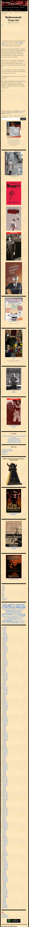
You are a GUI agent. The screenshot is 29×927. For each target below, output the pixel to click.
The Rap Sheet (5, 454)
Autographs (20, 111)
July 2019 (4, 726)
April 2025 (4, 643)
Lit (13, 111)
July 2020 (4, 711)
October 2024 (4, 651)
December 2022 (5, 675)
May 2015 (4, 789)
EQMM (15, 610)
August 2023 (4, 666)
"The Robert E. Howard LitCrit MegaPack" (13, 514)
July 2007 (4, 898)
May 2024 (4, 656)
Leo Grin (11, 616)
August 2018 (4, 740)
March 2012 (4, 836)
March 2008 (4, 888)
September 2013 (5, 814)
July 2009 (4, 870)
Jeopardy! (16, 612)
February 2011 (4, 853)
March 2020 (4, 716)
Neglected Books (5, 451)
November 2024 (5, 650)
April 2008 (4, 887)
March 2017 (4, 762)
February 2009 (4, 877)
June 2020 (4, 712)
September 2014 (5, 799)
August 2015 (4, 785)
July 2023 (4, 668)
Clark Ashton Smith (6, 608)
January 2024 (4, 661)
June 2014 (4, 803)
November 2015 (5, 781)
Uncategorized (4, 598)
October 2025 (4, 640)
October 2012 (4, 827)
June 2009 (4, 872)
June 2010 (4, 856)
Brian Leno (21, 607)
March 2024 (4, 659)
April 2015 (4, 790)
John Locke (15, 614)
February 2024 (4, 660)
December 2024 (5, 648)
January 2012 (4, 839)
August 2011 (4, 845)
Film (3, 589)
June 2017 (4, 758)
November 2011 (5, 841)
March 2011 (4, 851)
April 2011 (4, 850)
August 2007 (4, 897)
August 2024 (4, 652)
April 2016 (4, 775)
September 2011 (5, 844)
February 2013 (4, 822)
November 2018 (5, 736)
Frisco (3, 591)
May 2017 (4, 759)
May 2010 (4, 858)
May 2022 (4, 684)
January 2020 (4, 719)
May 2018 (4, 744)
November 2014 (5, 796)
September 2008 (5, 881)
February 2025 (4, 646)
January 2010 (4, 863)
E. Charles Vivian (9, 112)
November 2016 (5, 766)
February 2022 (4, 687)
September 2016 (5, 768)
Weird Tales (15, 622)
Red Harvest (20, 112)
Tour (3, 597)
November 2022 (5, 677)
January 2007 (4, 906)
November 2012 (5, 826)
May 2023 (4, 670)
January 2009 (4, 878)
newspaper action (21, 617)
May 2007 (4, 901)
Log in (3, 913)
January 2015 (4, 794)
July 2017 (4, 757)
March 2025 (4, 645)
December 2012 (5, 824)
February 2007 (4, 905)
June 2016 (4, 772)
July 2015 (4, 786)
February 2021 (4, 702)
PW (21, 618)
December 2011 (5, 840)
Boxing (3, 585)
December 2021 (5, 689)
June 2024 (4, 655)
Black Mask (21, 605)
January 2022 (4, 688)
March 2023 (4, 671)
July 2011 (4, 846)
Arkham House (11, 604)
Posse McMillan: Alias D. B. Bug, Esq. (14, 441)
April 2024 (4, 657)
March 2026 (4, 633)
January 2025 (4, 647)
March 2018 (4, 747)
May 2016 (4, 773)
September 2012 (5, 828)
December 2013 (5, 810)
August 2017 (4, 756)
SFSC (3, 596)
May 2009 (4, 873)
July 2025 (4, 642)
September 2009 (5, 868)
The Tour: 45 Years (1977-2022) (12, 7)
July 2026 (4, 628)
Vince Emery (8, 622)
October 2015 (4, 782)
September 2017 (5, 754)
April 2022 (4, 685)
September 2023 (5, 665)
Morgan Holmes (6, 617)
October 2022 (4, 678)
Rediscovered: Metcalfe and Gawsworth (14, 442)
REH (3, 594)
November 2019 (5, 721)
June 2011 (4, 847)
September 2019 (5, 724)
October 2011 (4, 842)
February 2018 (4, 748)
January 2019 (4, 734)
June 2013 (4, 818)
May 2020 (4, 714)
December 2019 (5, 720)
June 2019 (4, 728)
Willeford (4, 599)
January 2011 (4, 854)
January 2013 (4, 823)
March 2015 (4, 791)
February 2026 (4, 634)
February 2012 (4, 837)
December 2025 (5, 637)
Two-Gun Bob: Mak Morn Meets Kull (14, 440)
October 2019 (4, 722)
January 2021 (4, 703)
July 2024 (4, 654)
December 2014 (5, 795)
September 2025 (5, 641)
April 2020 (4, 715)
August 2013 (4, 816)
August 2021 (4, 694)
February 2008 (4, 890)
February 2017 (4, 763)
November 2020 (5, 706)
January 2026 (4, 636)
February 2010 (4, 861)
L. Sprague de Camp (5, 616)
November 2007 (5, 893)
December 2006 (5, 907)
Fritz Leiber (18, 611)
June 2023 (4, 669)
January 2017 (4, 765)
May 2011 (4, 849)
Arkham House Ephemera (14, 321)
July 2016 (4, 771)
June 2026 (4, 629)
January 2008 (4, 891)
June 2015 (4, 788)
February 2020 (4, 717)
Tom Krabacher (22, 621)
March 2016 (4, 776)
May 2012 (4, 833)
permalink (9, 113)
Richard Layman (16, 619)
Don (18, 22)
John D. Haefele (7, 614)
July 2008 (4, 883)
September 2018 (5, 739)
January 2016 (4, 779)
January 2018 (4, 749)
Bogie (3, 607)
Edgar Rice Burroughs (8, 610)
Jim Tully (21, 613)
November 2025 (5, 638)
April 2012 (4, 835)
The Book (14, 392)
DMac (3, 588)
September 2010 (5, 855)
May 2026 (4, 631)
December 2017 (5, 751)
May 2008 (4, 886)
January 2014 (4, 809)
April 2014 (4, 805)
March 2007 (4, 904)
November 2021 (5, 691)
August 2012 (4, 830)
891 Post (4, 604)
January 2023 (4, 674)
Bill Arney (14, 605)
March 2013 (4, 821)
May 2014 (4, 804)
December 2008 (5, 879)
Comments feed (5, 916)
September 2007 (5, 896)
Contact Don (17, 10)
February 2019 (4, 733)
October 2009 (4, 867)
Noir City (6, 618)
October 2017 (4, 753)
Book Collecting (9, 607)
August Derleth (20, 604)
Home (3, 7)
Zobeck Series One (21, 622)
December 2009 (5, 864)
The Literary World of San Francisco (14, 426)
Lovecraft (22, 615)
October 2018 (4, 738)
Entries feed (4, 914)
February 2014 (4, 808)
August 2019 (4, 725)
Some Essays (5, 10)
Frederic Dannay (10, 611)
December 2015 (5, 780)
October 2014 (4, 798)
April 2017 (4, 761)
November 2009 (5, 865)
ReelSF (3, 453)
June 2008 (4, 884)
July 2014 (4, 802)
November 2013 (5, 812)
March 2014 (4, 807)
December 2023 (5, 662)
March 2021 (4, 701)
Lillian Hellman (15, 616)
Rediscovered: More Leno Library (14, 438)
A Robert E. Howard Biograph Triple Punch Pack (14, 548)
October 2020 (4, 707)
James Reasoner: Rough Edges (7, 450)
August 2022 (4, 680)
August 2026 (4, 627)
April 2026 (4, 632)
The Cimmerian (15, 621)
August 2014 (4, 800)
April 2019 (4, 730)
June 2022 (4, 683)
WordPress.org (5, 917)
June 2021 (4, 697)
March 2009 (4, 876)
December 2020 (5, 705)
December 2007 (5, 892)
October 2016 (4, 767)
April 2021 (4, 699)
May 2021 (4, 698)
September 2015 (5, 784)
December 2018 (5, 735)
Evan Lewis (20, 610)
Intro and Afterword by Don (14, 579)
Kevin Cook (15, 112)
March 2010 (4, 860)
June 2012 (4, 832)
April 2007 (4, 902)
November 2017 (5, 752)
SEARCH (23, 119)
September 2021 (5, 693)
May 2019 (4, 729)
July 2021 (4, 696)
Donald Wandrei (21, 608)
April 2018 (4, 745)
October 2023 (4, 664)
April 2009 (4, 874)
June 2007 (4, 900)
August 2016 (4, 770)
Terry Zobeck (7, 621)
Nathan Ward (14, 617)
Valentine (3, 622)
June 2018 (4, 743)
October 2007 (4, 895)
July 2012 (4, 831)
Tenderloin (21, 619)
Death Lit (13, 358)
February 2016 (4, 777)
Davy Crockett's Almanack (7, 449)
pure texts (18, 618)
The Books (22, 7)
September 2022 (5, 679)
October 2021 (4, 692)
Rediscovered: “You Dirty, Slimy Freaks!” (6, 13)
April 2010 (4, 859)
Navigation (11, 10)
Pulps (14, 618)
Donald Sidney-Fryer (14, 608)
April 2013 (4, 819)
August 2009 (4, 869)
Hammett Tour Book (8, 612)
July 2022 (4, 682)
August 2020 (4, 710)
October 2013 (4, 813)
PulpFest (10, 618)
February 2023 (4, 673)
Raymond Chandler (8, 619)
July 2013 (4, 817)
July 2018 (4, 742)
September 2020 (5, 708)
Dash (12, 111)
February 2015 (4, 793)
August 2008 (4, 882)
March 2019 (4, 731)
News (3, 593)
